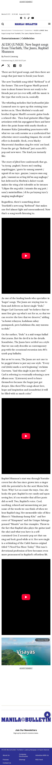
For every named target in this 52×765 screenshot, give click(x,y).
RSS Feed (39, 760)
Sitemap (22, 760)
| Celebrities (27, 38)
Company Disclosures (23, 755)
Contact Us (7, 763)
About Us (6, 755)
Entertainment (11, 38)
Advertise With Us (42, 755)
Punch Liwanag (11, 56)
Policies (6, 760)
